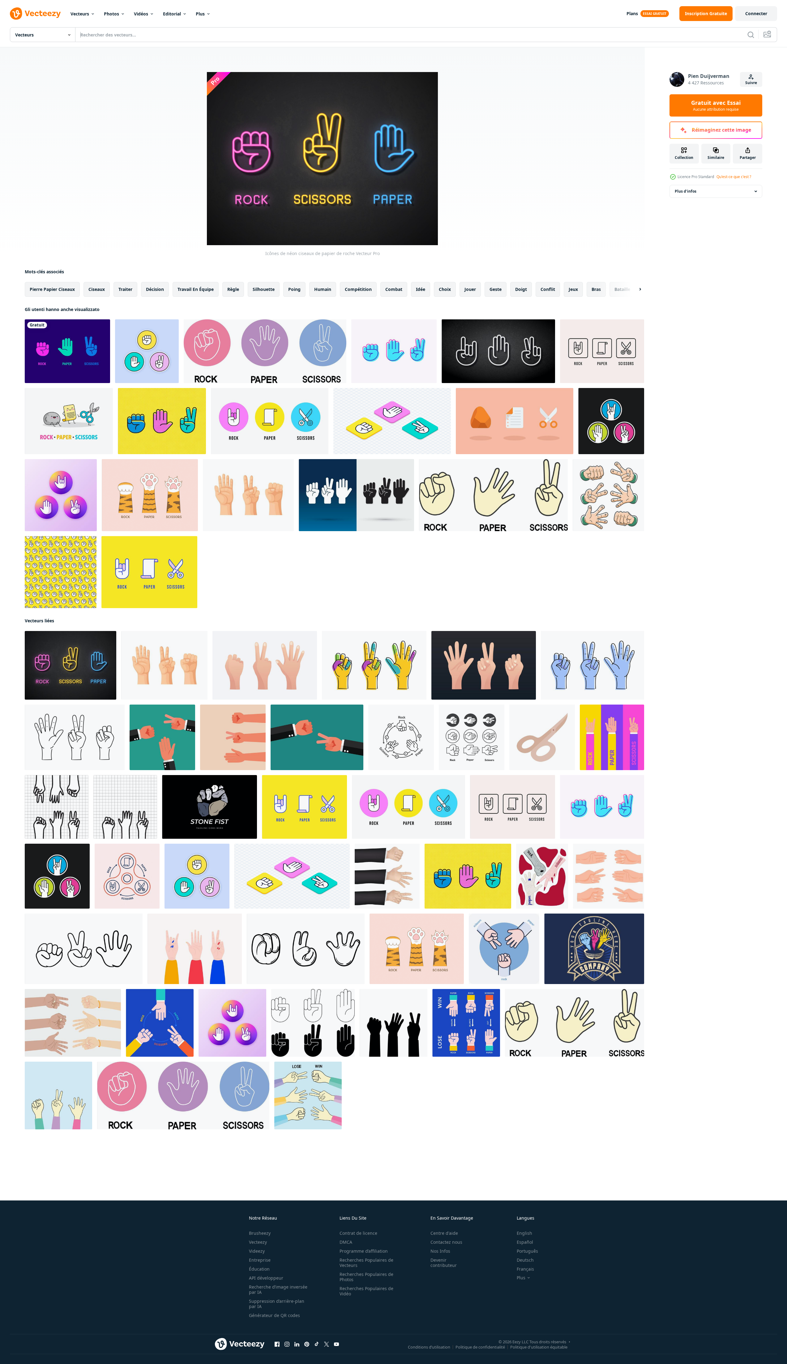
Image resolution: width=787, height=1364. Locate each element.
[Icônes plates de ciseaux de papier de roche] (514, 421)
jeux (573, 289)
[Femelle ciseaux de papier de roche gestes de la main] (195, 949)
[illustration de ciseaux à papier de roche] (125, 807)
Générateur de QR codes (274, 1315)
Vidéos (141, 14)
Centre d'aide (444, 1233)
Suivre (751, 82)
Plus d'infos (685, 191)
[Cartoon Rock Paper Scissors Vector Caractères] (69, 421)
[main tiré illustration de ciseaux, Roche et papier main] (306, 949)
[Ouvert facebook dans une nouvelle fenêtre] (277, 1344)
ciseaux (96, 289)
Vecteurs (80, 14)
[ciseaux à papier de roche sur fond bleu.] (58, 1095)
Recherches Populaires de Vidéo (366, 1291)
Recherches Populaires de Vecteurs (366, 1262)
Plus (200, 14)
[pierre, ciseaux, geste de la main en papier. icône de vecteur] (471, 737)
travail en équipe (196, 289)
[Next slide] (635, 289)
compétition (358, 289)
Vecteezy (258, 1242)
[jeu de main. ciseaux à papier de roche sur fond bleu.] (308, 1095)
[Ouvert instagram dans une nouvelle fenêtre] (286, 1344)
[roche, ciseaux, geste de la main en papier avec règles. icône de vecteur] (401, 737)
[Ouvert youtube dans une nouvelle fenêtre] (336, 1344)
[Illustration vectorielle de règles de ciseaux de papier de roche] (466, 1023)
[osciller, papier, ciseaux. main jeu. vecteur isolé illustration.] (542, 876)
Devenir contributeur (443, 1262)
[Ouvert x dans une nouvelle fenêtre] (326, 1344)
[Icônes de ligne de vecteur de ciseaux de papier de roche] (269, 421)
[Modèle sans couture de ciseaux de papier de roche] (60, 572)
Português (527, 1251)
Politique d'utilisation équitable (538, 1347)
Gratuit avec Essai (716, 105)
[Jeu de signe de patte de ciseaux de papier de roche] (150, 495)
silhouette (264, 289)
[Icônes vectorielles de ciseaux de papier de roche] (611, 421)
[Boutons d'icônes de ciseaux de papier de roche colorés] (61, 495)
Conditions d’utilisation (429, 1347)
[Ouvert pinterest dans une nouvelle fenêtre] (306, 1344)
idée (420, 289)
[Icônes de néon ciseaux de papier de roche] (70, 665)
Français (525, 1269)
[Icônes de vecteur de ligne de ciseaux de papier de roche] (149, 572)
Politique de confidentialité (480, 1347)
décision (155, 289)
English (524, 1233)
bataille (622, 289)
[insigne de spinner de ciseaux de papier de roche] (127, 876)
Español (525, 1242)
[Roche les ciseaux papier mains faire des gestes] (313, 1023)
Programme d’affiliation (364, 1251)
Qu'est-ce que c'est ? (733, 176)
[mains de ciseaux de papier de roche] (356, 495)
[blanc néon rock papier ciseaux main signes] (498, 351)
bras (596, 289)
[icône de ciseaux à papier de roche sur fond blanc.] (265, 351)
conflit (548, 289)
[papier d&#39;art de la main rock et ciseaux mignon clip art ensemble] (608, 495)
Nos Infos (440, 1251)
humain (322, 289)
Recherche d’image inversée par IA (278, 1289)
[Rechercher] (751, 34)
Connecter (756, 13)
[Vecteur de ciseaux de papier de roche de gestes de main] (612, 737)
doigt (521, 289)
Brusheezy (260, 1233)
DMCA (346, 1242)
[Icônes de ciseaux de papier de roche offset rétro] (394, 351)
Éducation (259, 1269)
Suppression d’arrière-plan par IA (276, 1303)
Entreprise (260, 1260)
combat (393, 289)
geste (496, 289)
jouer (470, 289)
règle (233, 289)
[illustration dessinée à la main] (84, 949)
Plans (632, 13)
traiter (125, 289)
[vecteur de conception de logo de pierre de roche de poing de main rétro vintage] (209, 807)
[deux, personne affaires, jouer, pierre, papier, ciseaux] (317, 737)
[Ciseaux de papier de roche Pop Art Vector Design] (162, 421)
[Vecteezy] (35, 13)
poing (294, 289)
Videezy (257, 1251)
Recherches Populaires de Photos (366, 1276)
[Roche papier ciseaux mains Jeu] (73, 1023)
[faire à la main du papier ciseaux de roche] (162, 737)
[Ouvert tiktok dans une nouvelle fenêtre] (316, 1344)
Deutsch (525, 1260)
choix (445, 289)
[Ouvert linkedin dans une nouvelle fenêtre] (296, 1344)
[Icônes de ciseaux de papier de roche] (602, 351)
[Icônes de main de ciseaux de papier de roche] (67, 351)
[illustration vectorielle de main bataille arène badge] (594, 949)
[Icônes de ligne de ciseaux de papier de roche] (147, 351)
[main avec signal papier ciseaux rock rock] (387, 876)
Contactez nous (446, 1242)
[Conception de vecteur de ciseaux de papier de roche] (160, 1023)
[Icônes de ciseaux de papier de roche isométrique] (392, 421)
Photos (111, 14)
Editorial (172, 14)
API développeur (266, 1278)
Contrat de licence (358, 1233)
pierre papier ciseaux (52, 289)
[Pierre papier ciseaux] (56, 807)
